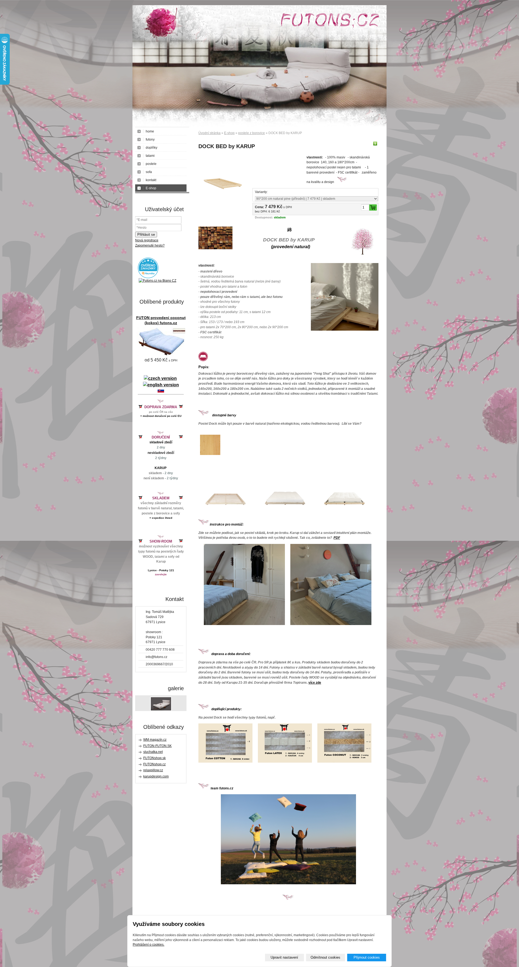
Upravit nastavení (284, 957)
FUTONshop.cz (154, 764)
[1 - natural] (210, 454)
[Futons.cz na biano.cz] (157, 281)
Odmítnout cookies (325, 957)
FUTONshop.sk (154, 758)
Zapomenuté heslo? (150, 245)
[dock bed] (225, 513)
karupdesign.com (156, 776)
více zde (314, 682)
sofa (149, 172)
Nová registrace (146, 240)
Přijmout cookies (367, 957)
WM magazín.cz (155, 740)
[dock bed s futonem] (284, 513)
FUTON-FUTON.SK (157, 746)
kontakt (151, 180)
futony (150, 139)
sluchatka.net (153, 752)
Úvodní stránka (209, 133)
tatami (150, 156)
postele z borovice (251, 133)
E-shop (229, 133)
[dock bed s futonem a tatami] (344, 513)
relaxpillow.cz (153, 770)
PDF (337, 538)
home (150, 131)
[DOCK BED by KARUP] (222, 179)
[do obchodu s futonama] (288, 839)
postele (151, 164)
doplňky (151, 147)
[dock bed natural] (244, 624)
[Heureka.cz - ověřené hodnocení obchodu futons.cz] (148, 277)
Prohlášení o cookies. (148, 944)
